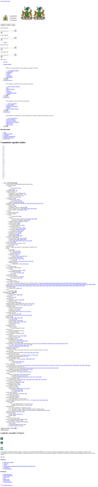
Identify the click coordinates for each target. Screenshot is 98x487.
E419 (23, 341)
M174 (27, 240)
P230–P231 (72, 283)
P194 (16, 253)
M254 (24, 229)
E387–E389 (35, 379)
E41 (17, 314)
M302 (19, 233)
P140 (19, 251)
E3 (16, 310)
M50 (33, 218)
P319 (21, 263)
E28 (35, 343)
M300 (70, 285)
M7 (25, 203)
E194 (25, 344)
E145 (31, 377)
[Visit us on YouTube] (2, 449)
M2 (24, 193)
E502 (25, 388)
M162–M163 (16, 240)
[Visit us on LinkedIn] (2, 443)
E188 (66, 343)
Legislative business (7, 133)
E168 (51, 343)
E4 (18, 310)
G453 (14, 297)
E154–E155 (28, 311)
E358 (57, 368)
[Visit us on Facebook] (2, 439)
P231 (20, 252)
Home (4, 132)
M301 (18, 199)
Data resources (6, 480)
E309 (21, 317)
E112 (46, 350)
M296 (24, 227)
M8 (16, 190)
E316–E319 (35, 368)
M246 (37, 285)
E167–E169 (63, 365)
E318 (18, 323)
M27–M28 (28, 218)
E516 (27, 371)
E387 (22, 335)
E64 (43, 365)
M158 (16, 202)
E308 (16, 319)
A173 (19, 425)
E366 (19, 337)
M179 (20, 200)
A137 (13, 189)
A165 (25, 419)
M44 (30, 284)
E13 (21, 365)
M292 (18, 239)
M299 (26, 207)
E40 (38, 365)
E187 (63, 343)
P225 (62, 283)
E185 (57, 343)
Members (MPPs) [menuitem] (7, 64)
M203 (25, 208)
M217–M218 (16, 285)
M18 (33, 203)
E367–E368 (20, 339)
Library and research (8, 475)
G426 (34, 400)
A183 (18, 418)
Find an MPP (6, 476)
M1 (20, 197)
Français (5, 42)
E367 (24, 379)
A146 (17, 212)
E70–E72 (17, 396)
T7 (24, 194)
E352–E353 (53, 368)
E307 (13, 319)
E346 (21, 320)
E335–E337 (41, 368)
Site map (3, 456)
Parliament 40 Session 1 (8, 137)
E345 (18, 320)
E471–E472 (18, 362)
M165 (20, 240)
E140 (25, 377)
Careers (5, 465)
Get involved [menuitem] (6, 97)
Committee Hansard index (9, 136)
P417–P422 (25, 263)
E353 (23, 328)
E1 (19, 308)
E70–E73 (46, 365)
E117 (31, 403)
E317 (15, 323)
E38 (33, 365)
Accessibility (6, 467)
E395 (33, 303)
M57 (26, 209)
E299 (18, 317)
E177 (30, 355)
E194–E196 (81, 365)
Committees (6, 135)
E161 (24, 355)
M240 (35, 208)
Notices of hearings (7, 482)
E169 (19, 344)
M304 (80, 285)
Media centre (6, 479)
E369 (21, 342)
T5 (36, 247)
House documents (7, 474)
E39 (36, 365)
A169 (21, 420)
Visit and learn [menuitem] (6, 111)
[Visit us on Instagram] (1, 436)
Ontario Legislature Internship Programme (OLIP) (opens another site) (19, 466)
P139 (17, 256)
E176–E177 (69, 365)
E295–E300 (22, 368)
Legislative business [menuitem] (7, 80)
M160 (19, 222)
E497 (21, 307)
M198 (35, 218)
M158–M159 (21, 202)
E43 (40, 343)
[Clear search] (15, 31)
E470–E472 (22, 359)
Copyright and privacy (7, 485)
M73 (15, 274)
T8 (26, 194)
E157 (34, 377)
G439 (37, 400)
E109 (48, 343)
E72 (23, 330)
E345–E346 (47, 368)
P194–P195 (57, 283)
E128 (56, 365)
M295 (24, 239)
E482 (22, 333)
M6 (23, 203)
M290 (21, 235)
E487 (33, 359)
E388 (25, 335)
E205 (28, 305)
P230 (23, 261)
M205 (15, 206)
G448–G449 (21, 299)
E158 (37, 377)
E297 (20, 302)
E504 (18, 391)
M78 (23, 272)
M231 (19, 230)
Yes (14, 428)
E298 (11, 316)
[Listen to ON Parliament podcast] (1, 445)
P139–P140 (45, 283)
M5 (21, 203)
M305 (83, 285)
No (17, 428)
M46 (26, 238)
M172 (24, 240)
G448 (43, 400)
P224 (20, 261)
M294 (23, 225)
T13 (22, 195)
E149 (20, 311)
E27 (33, 343)
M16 (31, 203)
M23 (21, 284)
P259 (32, 261)
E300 (31, 352)
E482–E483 (20, 294)
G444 (40, 400)
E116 (23, 375)
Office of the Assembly (8, 462)
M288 (17, 235)
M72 (43, 284)
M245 (24, 270)
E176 (54, 343)
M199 (18, 224)
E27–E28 (24, 365)
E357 (20, 314)
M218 (31, 208)
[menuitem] (13, 70)
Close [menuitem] (5, 78)
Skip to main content (5, 1)
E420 (26, 341)
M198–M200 (76, 284)
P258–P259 (78, 283)
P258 (29, 261)
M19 (36, 203)
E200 (25, 305)
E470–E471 (21, 361)
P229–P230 (66, 283)
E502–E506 (22, 371)
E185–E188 (75, 365)
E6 (19, 310)
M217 (15, 199)
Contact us (5, 463)
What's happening (7, 468)
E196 (31, 344)
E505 (21, 391)
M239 (20, 229)
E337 (14, 324)
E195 (28, 344)
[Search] (2, 32)
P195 (12, 245)
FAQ (4, 478)
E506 (28, 388)
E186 (60, 343)
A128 (31, 184)
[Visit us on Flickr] (1, 446)
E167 (13, 344)
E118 (26, 375)
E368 (18, 342)
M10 (28, 203)
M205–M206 (92, 284)
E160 (40, 377)
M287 (14, 242)
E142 (28, 377)
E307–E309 (28, 368)
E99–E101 (44, 343)
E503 (22, 389)
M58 (22, 208)
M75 (20, 272)
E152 (23, 311)
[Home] (23, 23)
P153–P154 (40, 203)
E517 (30, 371)
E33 (31, 365)
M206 (17, 229)
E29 (38, 343)
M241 (26, 221)
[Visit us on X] (1, 441)
